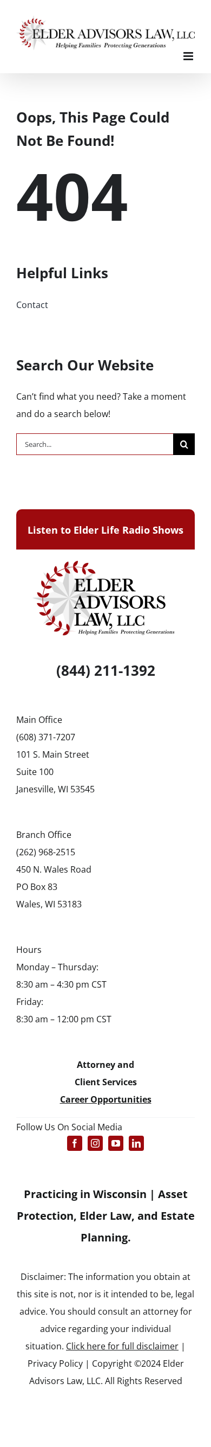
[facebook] (74, 1143)
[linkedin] (136, 1143)
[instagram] (95, 1143)
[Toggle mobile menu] (189, 56)
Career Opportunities (105, 1099)
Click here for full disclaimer (122, 1346)
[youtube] (115, 1143)
